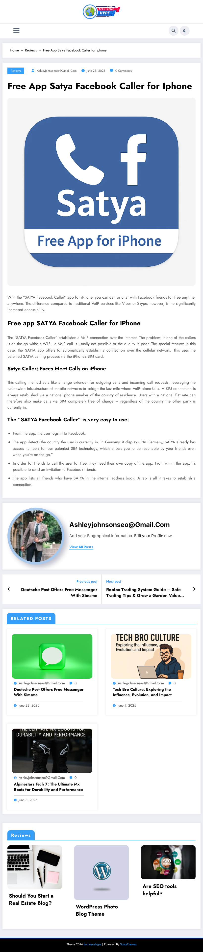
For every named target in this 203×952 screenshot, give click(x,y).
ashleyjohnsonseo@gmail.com (57, 71)
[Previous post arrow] (8, 589)
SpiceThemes (128, 944)
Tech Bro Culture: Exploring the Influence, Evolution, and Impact (142, 692)
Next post (113, 581)
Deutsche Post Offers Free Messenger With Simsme (59, 593)
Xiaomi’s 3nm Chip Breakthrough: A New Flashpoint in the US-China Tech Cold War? (172, 896)
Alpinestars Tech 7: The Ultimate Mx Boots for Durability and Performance (48, 787)
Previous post (86, 581)
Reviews (16, 71)
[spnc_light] (185, 31)
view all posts (81, 547)
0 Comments (123, 71)
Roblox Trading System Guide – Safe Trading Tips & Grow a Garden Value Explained (143, 593)
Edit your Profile (148, 535)
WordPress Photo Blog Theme (38, 910)
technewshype (92, 944)
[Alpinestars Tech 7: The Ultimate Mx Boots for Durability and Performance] (52, 750)
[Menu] (16, 31)
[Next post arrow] (194, 589)
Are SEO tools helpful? (100, 890)
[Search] (173, 30)
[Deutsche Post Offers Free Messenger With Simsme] (52, 655)
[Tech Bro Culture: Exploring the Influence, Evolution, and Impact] (151, 655)
